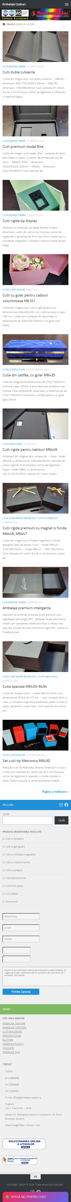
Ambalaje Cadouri (14, 4)
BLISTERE (8, 1040)
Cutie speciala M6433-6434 (25, 686)
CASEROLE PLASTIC (13, 1044)
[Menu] (66, 4)
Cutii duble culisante (19, 72)
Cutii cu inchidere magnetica (19, 518)
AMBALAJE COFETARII (15, 1027)
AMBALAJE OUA (11, 1052)
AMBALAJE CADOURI (14, 1023)
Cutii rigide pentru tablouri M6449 (30, 449)
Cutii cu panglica (48, 518)
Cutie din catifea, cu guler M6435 (29, 375)
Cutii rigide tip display (20, 221)
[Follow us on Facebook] (66, 805)
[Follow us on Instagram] (61, 805)
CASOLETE (8, 1048)
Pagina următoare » (55, 792)
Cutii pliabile (12, 893)
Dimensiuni (12, 901)
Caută (6, 814)
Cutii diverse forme (14, 66)
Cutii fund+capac (12, 444)
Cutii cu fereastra (15, 838)
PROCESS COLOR (12, 1035)
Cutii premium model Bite (23, 146)
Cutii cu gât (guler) (14, 289)
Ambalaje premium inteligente (27, 608)
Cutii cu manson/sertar (18, 862)
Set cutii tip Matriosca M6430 (26, 761)
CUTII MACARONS (12, 1031)
